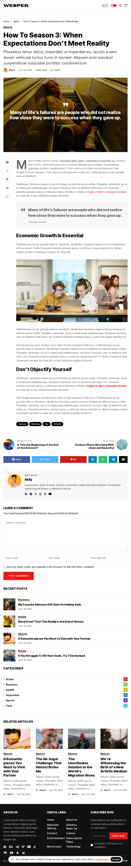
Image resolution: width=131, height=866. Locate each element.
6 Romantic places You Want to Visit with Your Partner (54, 638)
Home (6, 21)
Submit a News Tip (71, 826)
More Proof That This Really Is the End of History (51, 621)
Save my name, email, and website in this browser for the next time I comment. (50, 567)
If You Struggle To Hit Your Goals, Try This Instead (51, 655)
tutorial (57, 424)
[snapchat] (17, 852)
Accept (116, 859)
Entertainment (56, 838)
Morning (35, 424)
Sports (16, 21)
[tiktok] (34, 847)
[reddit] (23, 853)
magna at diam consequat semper (107, 191)
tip (46, 424)
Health (66, 689)
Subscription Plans (74, 840)
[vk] (5, 853)
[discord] (11, 853)
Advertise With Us (53, 826)
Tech (66, 705)
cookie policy (102, 859)
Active (66, 679)
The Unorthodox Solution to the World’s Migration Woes (81, 767)
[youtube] (29, 847)
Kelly (12, 70)
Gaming (22, 424)
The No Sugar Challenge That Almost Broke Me (48, 765)
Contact (52, 833)
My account (54, 846)
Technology (73, 846)
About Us (71, 819)
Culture (70, 833)
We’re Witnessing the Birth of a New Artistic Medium (113, 765)
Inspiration (66, 695)
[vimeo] (23, 847)
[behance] (11, 847)
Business (66, 684)
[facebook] (4, 847)
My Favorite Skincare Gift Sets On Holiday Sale (49, 604)
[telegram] (17, 847)
